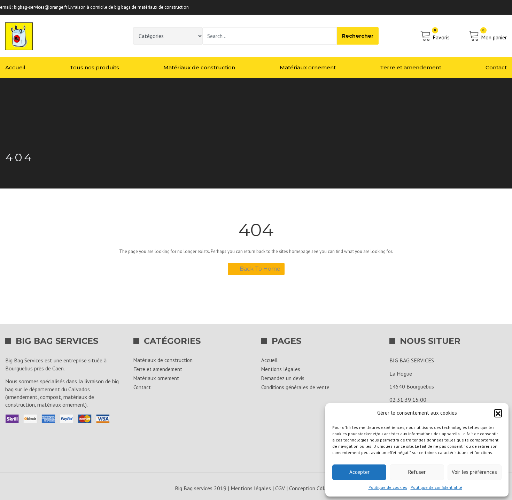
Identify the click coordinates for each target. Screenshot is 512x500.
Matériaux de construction (199, 67)
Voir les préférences (474, 472)
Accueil (15, 67)
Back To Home (260, 269)
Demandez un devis (282, 378)
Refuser (417, 472)
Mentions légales (280, 369)
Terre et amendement (410, 67)
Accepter (359, 472)
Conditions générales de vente (295, 387)
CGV (280, 488)
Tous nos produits (94, 67)
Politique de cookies (388, 487)
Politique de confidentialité (436, 487)
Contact (496, 67)
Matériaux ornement (308, 67)
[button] (498, 412)
